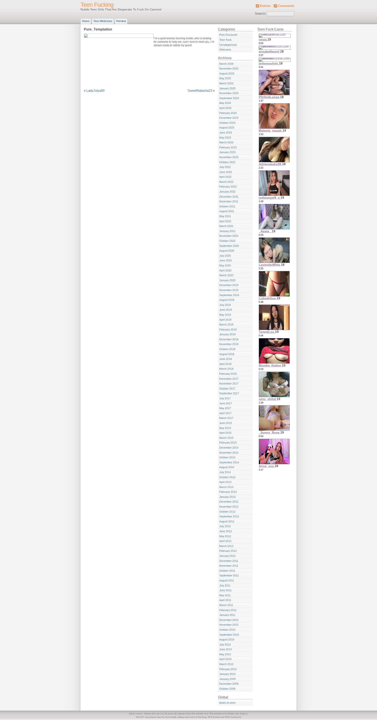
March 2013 (226, 487)
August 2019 (226, 300)
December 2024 (228, 93)
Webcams (225, 49)
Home (85, 21)
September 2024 (229, 98)
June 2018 (225, 359)
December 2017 (228, 378)
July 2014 (225, 472)
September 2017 (229, 393)
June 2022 (225, 172)
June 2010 (225, 649)
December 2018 (228, 339)
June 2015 (225, 423)
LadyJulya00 (95, 90)
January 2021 (227, 231)
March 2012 (226, 546)
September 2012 (229, 516)
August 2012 (226, 521)
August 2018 (226, 354)
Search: (260, 13)
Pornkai (121, 21)
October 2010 (227, 629)
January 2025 (227, 88)
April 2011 (225, 600)
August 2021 (226, 211)
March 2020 (226, 275)
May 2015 (225, 428)
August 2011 (226, 580)
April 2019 (225, 319)
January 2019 (227, 334)
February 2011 (227, 610)
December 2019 (228, 285)
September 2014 (229, 462)
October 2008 (227, 688)
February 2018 (228, 373)
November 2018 (228, 344)
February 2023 (228, 147)
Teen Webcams (102, 21)
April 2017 (225, 413)
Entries (265, 6)
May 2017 (225, 408)
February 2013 (228, 491)
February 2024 (228, 113)
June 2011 (225, 590)
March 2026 (226, 63)
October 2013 (227, 477)
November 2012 (228, 506)
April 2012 (225, 541)
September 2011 (229, 575)
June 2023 (225, 132)
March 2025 (226, 83)
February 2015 (228, 442)
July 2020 (225, 255)
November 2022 (228, 157)
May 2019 (225, 314)
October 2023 (227, 122)
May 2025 (225, 78)
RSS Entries (214, 717)
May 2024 (225, 103)
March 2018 (226, 368)
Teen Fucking (97, 5)
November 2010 (228, 624)
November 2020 (228, 235)
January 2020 (227, 280)
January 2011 (227, 615)
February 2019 (228, 329)
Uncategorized (228, 44)
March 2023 (226, 142)
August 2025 (226, 73)
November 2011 (228, 565)
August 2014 (226, 467)
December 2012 (228, 501)
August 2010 (226, 639)
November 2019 (228, 290)
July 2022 (225, 167)
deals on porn (227, 702)
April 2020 (225, 270)
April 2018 (225, 364)
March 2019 (226, 324)
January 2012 (227, 555)
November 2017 (228, 383)
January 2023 (227, 152)
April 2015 (225, 432)
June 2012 (225, 531)
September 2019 (229, 295)
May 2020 (225, 265)
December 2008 (228, 683)
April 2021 (225, 221)
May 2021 (225, 216)
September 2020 (229, 245)
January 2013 (227, 496)
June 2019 (225, 309)
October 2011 (227, 570)
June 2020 (225, 260)
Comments (286, 6)
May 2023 (225, 137)
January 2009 (227, 679)
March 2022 (226, 181)
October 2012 (227, 511)
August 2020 (226, 250)
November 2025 (228, 68)
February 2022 (228, 186)
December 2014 (228, 447)
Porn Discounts (228, 34)
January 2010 (227, 674)
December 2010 (228, 620)
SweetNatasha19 (200, 90)
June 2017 (225, 403)
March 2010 (226, 664)
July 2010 (225, 644)
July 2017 (225, 398)
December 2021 (228, 196)
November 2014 (228, 452)
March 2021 (226, 226)
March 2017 (226, 418)
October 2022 (227, 162)
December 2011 (228, 560)
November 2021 (228, 201)
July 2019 (225, 305)
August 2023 (226, 127)
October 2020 (227, 240)
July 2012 (225, 526)
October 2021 (227, 206)
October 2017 (227, 388)
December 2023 (228, 117)
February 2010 (228, 669)
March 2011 (226, 605)
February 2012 (228, 550)
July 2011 (225, 585)
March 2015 (226, 437)
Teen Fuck (225, 39)
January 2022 (227, 191)
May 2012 (225, 536)
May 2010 (225, 654)
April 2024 (225, 108)
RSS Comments (233, 717)
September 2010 (229, 634)
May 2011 (225, 595)
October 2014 (227, 457)
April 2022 (225, 176)
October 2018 (227, 349)
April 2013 (225, 482)
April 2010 (225, 659)
